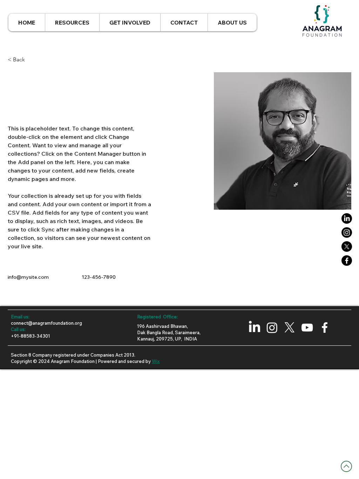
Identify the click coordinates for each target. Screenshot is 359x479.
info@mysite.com (28, 277)
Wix (156, 361)
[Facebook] (346, 260)
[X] (346, 246)
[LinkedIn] (346, 218)
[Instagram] (346, 232)
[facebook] (325, 328)
